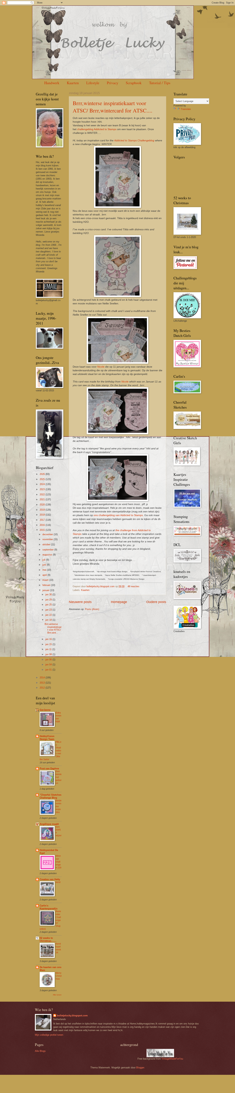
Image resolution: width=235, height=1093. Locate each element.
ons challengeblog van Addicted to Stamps (118, 515)
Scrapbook (134, 82)
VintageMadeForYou (172, 1058)
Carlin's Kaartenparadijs (48, 907)
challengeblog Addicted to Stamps (96, 129)
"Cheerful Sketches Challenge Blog (50, 796)
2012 (43, 687)
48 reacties (133, 586)
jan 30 (49, 594)
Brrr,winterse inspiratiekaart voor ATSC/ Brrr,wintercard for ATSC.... (112, 106)
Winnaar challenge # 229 (58, 862)
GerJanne (45, 710)
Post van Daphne (49, 768)
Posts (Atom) (92, 609)
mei (44, 569)
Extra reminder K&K (58, 717)
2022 (43, 494)
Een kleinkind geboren (59, 777)
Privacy (112, 82)
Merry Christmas (59, 976)
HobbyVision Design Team (47, 737)
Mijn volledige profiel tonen (49, 1034)
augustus (47, 554)
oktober (46, 544)
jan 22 (49, 614)
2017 (43, 519)
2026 (43, 474)
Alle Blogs (40, 1051)
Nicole (100, 366)
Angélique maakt (49, 824)
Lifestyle (92, 82)
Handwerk (51, 82)
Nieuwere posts (80, 602)
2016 (43, 525)
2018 (43, 514)
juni (44, 564)
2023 (43, 489)
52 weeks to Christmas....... (48, 939)
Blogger (140, 1067)
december (48, 534)
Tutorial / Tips (159, 82)
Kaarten (73, 82)
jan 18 (49, 619)
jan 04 (49, 664)
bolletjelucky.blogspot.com (100, 586)
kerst (58, 882)
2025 (43, 479)
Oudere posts (156, 602)
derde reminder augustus (59, 806)
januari (46, 590)
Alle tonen (57, 995)
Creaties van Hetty (50, 879)
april (45, 575)
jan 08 (49, 654)
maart (45, 580)
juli (44, 559)
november (48, 539)
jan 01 (49, 669)
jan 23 (49, 609)
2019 (43, 509)
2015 (43, 530)
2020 (43, 504)
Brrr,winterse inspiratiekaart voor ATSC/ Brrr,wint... (53, 628)
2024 (43, 484)
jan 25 (49, 604)
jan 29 (49, 599)
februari (46, 585)
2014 (43, 677)
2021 (43, 499)
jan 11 (48, 649)
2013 (43, 682)
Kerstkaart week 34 (58, 948)
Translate (186, 109)
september (48, 549)
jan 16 (49, 639)
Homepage (119, 602)
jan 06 (49, 659)
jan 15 (49, 644)
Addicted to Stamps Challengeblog (134, 140)
